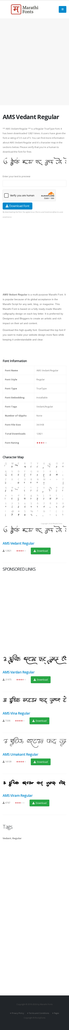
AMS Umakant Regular (20, 754)
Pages (56, 1013)
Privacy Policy (18, 1013)
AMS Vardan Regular (18, 672)
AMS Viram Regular (18, 795)
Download (42, 550)
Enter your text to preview (16, 176)
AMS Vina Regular (16, 713)
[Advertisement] (34, 61)
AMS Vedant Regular (18, 543)
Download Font (18, 206)
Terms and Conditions (39, 1013)
